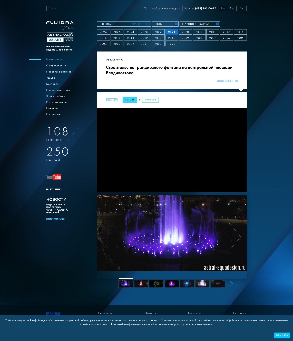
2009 (185, 37)
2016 (240, 32)
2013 (130, 37)
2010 (171, 37)
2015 (103, 37)
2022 (158, 32)
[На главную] (53, 314)
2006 (226, 37)
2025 (117, 32)
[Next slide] (235, 237)
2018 (212, 32)
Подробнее (225, 81)
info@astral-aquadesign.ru (165, 8)
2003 (117, 43)
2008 (199, 37)
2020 (185, 32)
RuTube (130, 99)
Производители (56, 102)
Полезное (194, 313)
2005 (240, 37)
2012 (144, 37)
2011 (158, 37)
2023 (144, 32)
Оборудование (56, 65)
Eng (232, 8)
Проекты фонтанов (59, 71)
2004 (103, 43)
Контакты (52, 83)
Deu (242, 8)
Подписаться (55, 219)
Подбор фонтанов (58, 89)
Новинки (52, 108)
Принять (282, 335)
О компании (105, 313)
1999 (171, 43)
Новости (150, 313)
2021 (171, 32)
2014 (117, 37)
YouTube (150, 99)
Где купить (240, 313)
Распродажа (54, 114)
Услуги (50, 77)
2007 (212, 37)
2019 (199, 32)
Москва (200, 8)
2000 (158, 43)
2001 (144, 43)
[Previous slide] (108, 237)
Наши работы (55, 59)
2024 (130, 32)
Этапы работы (55, 96)
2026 (103, 32)
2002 (130, 43)
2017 (226, 32)
